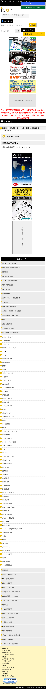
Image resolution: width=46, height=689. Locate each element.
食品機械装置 (6, 485)
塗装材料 (5, 474)
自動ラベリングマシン (9, 507)
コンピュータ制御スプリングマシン (13, 529)
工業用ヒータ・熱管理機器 (10, 644)
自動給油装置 (6, 550)
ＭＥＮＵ (29, 30)
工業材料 (5, 570)
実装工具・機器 (7, 622)
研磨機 (4, 558)
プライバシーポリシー (9, 676)
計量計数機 (5, 489)
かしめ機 (5, 391)
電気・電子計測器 (7, 285)
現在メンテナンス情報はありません (13, 15)
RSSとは (5, 672)
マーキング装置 (7, 438)
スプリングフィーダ (8, 456)
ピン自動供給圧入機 (8, 388)
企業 (10, 21)
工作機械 (5, 302)
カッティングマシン (8, 492)
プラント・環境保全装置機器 (11, 635)
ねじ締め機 (5, 384)
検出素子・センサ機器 (9, 263)
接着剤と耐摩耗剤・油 (9, 574)
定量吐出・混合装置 (8, 328)
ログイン (33, 4)
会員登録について (8, 659)
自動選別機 (5, 467)
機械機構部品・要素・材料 (10, 315)
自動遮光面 (5, 402)
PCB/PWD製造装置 (8, 626)
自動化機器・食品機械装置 (30, 128)
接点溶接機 (5, 344)
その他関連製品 (7, 565)
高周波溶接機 (6, 340)
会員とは (4, 657)
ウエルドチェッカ (7, 398)
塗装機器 (5, 471)
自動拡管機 (5, 521)
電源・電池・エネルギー (9, 600)
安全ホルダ (5, 369)
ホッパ (4, 453)
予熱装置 (5, 377)
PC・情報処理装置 (8, 579)
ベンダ (4, 409)
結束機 (4, 540)
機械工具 (5, 319)
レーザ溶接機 (6, 424)
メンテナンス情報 (8, 654)
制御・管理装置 (7, 583)
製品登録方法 (6, 669)
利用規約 (4, 674)
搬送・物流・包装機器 (9, 306)
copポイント (6, 650)
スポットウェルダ (7, 337)
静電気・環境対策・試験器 (10, 613)
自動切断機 (5, 511)
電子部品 (5, 605)
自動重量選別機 (7, 514)
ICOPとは (5, 648)
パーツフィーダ (7, 445)
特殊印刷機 (5, 496)
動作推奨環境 (6, 652)
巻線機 (4, 536)
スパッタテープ (7, 406)
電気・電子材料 (7, 631)
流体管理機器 (6, 293)
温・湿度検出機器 (7, 276)
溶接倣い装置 (6, 362)
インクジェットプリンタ (9, 431)
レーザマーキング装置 (9, 442)
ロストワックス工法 (8, 416)
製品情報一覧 (14, 128)
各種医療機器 (6, 561)
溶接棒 (4, 366)
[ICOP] (6, 11)
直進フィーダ (6, 449)
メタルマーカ (6, 547)
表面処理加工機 (7, 532)
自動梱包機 (5, 482)
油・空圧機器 (6, 289)
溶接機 (4, 420)
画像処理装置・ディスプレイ (11, 596)
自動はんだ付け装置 (8, 618)
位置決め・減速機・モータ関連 (11, 311)
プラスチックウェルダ (9, 348)
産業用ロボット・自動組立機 (11, 298)
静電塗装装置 (6, 525)
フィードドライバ (7, 380)
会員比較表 (5, 663)
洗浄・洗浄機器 (7, 324)
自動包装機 (5, 478)
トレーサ (5, 351)
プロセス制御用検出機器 (9, 280)
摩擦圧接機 (5, 395)
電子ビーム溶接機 (7, 373)
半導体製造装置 (7, 609)
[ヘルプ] (39, 34)
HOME (4, 128)
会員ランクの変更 (8, 667)
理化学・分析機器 (7, 639)
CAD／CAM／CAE (8, 587)
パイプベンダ (6, 413)
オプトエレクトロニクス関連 (11, 592)
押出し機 (5, 543)
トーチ (4, 355)
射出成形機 (5, 500)
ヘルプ (4, 665)
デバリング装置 (7, 554)
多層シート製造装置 (8, 518)
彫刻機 (4, 427)
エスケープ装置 (7, 463)
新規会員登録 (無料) (33, 7)
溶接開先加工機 (7, 359)
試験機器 (5, 272)
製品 (5, 21)
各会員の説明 (6, 661)
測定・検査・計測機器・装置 (11, 267)
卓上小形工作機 (7, 503)
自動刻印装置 (6, 434)
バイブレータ (6, 460)
